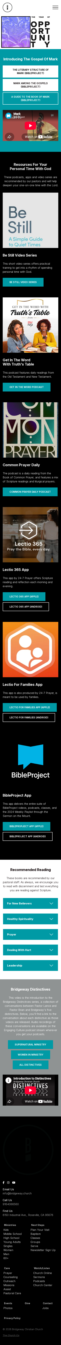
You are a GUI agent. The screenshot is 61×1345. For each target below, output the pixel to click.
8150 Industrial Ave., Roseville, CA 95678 (28, 1215)
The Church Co (11, 1335)
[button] (55, 7)
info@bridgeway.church (17, 1193)
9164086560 (11, 1204)
